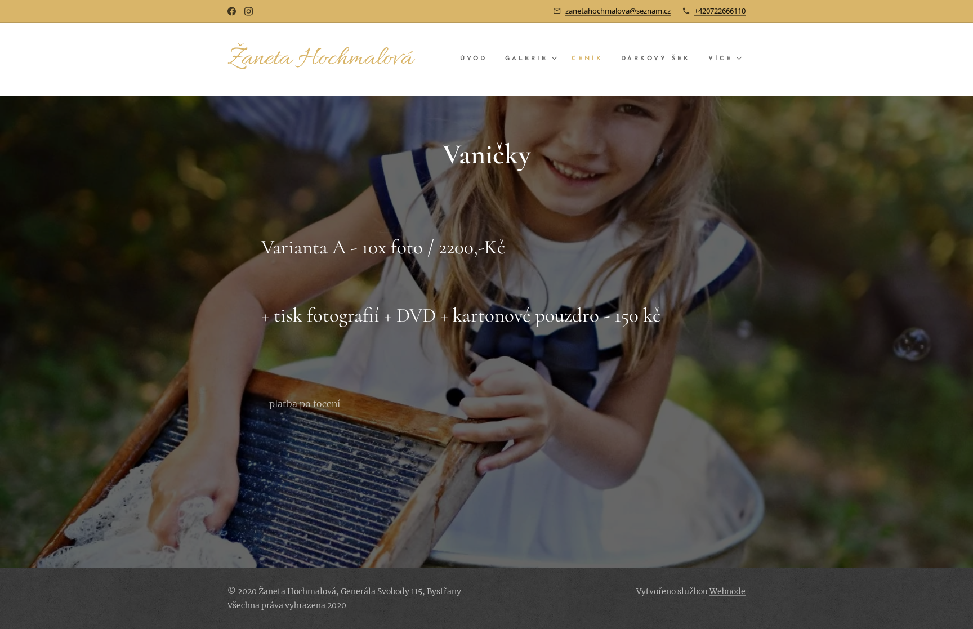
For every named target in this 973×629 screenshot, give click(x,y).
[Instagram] (249, 11)
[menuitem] (476, 59)
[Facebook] (232, 11)
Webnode (727, 591)
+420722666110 (720, 11)
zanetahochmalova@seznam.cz (618, 11)
